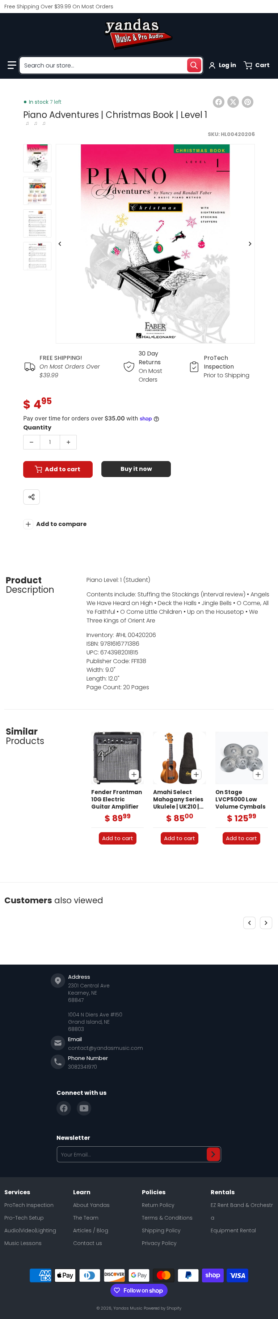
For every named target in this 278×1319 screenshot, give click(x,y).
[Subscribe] (213, 1154)
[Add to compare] (134, 774)
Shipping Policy (161, 1230)
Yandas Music (127, 1308)
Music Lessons (23, 1243)
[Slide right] (250, 244)
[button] (12, 65)
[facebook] (63, 1108)
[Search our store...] (194, 65)
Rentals (223, 1192)
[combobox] (111, 65)
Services (17, 1192)
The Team (85, 1217)
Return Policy (158, 1205)
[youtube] (84, 1108)
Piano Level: (103, 580)
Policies (153, 1192)
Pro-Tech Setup (24, 1217)
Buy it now (136, 469)
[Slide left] (60, 244)
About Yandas (91, 1205)
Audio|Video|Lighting (30, 1230)
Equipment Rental (233, 1230)
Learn (81, 1192)
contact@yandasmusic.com (105, 1048)
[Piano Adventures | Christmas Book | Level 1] (37, 158)
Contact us (87, 1243)
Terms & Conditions (167, 1217)
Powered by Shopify (162, 1308)
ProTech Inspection (29, 1205)
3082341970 (82, 1067)
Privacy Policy (159, 1243)
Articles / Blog (90, 1230)
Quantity (37, 427)
